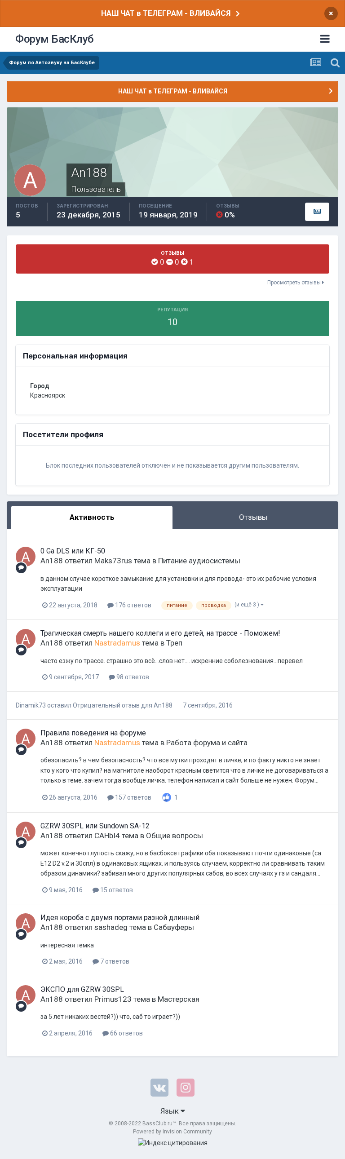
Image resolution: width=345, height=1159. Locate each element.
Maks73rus (113, 560)
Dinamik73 (31, 705)
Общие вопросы (174, 835)
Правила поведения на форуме (93, 733)
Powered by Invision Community (172, 1131)
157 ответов (132, 797)
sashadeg (111, 927)
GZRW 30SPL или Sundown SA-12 (95, 826)
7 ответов (114, 961)
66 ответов (126, 1033)
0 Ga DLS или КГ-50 (72, 551)
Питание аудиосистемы (199, 560)
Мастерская (178, 999)
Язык (170, 1110)
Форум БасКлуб (54, 39)
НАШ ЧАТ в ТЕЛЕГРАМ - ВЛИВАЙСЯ (165, 13)
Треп (174, 642)
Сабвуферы (174, 927)
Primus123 (113, 999)
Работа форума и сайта (207, 742)
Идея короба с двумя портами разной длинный (119, 917)
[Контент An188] (317, 212)
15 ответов (116, 890)
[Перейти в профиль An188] (25, 556)
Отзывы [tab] (253, 517)
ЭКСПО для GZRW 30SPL (82, 989)
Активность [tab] (92, 517)
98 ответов (132, 677)
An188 (51, 560)
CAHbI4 (107, 835)
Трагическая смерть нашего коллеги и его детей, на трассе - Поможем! (160, 633)
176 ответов (132, 605)
